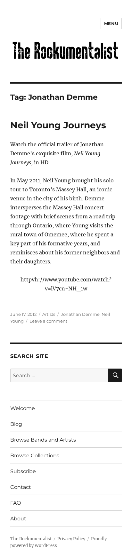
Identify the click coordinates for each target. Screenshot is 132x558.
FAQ (15, 503)
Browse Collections (34, 456)
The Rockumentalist (31, 539)
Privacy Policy (71, 539)
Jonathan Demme (80, 314)
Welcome (22, 408)
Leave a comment (48, 321)
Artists (48, 314)
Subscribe (23, 471)
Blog (16, 424)
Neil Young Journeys (58, 125)
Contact (20, 487)
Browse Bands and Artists (43, 440)
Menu (111, 23)
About (18, 519)
